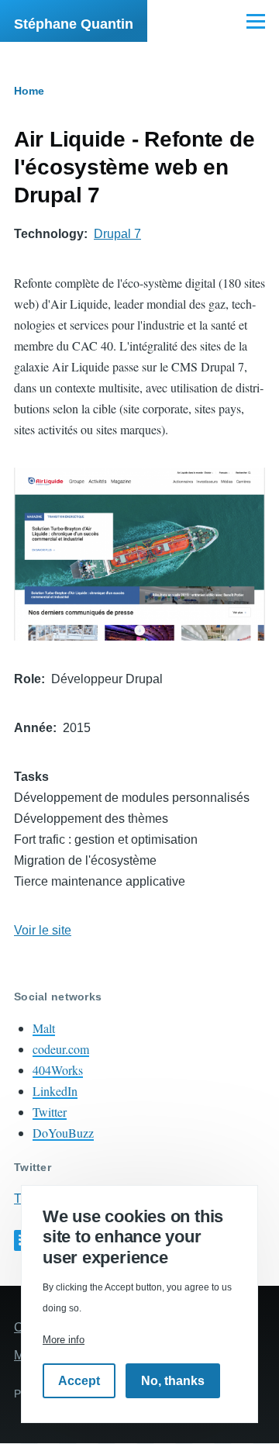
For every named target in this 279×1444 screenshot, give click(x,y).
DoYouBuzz (63, 1132)
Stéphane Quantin (73, 24)
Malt (44, 1028)
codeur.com (61, 1049)
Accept (79, 1380)
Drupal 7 (117, 233)
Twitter (50, 1112)
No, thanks (173, 1380)
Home (29, 91)
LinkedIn (55, 1091)
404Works (58, 1070)
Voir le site (42, 930)
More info (63, 1340)
